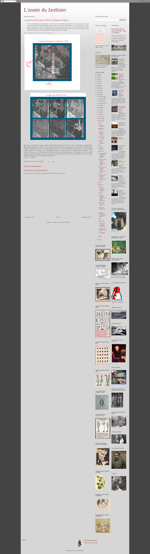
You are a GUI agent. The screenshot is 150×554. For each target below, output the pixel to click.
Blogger (81, 550)
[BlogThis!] (49, 161)
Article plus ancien (86, 217)
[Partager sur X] (51, 161)
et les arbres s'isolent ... (101, 137)
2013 (98, 92)
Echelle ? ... (101, 193)
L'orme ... (100, 122)
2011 (98, 239)
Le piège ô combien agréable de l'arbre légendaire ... (102, 198)
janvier (100, 120)
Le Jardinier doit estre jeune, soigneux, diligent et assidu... (121, 94)
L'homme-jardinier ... (101, 148)
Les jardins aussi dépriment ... (102, 142)
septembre (101, 103)
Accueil (58, 217)
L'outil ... (100, 145)
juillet (100, 107)
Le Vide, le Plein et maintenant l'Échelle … (101, 189)
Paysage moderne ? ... (102, 125)
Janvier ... (100, 236)
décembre (101, 96)
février (100, 118)
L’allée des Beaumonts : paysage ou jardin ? (102, 214)
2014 (98, 90)
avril (100, 114)
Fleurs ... (100, 219)
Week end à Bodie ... (101, 129)
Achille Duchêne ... (121, 176)
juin (100, 109)
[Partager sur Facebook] (53, 161)
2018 (98, 81)
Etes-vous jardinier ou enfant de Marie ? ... (121, 76)
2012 (98, 94)
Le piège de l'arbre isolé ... (101, 209)
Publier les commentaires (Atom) (61, 222)
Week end (100, 151)
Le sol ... (100, 182)
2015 (98, 88)
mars (100, 116)
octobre (101, 101)
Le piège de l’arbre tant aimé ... (101, 204)
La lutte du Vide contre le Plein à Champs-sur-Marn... (102, 162)
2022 (98, 74)
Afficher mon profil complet (91, 542)
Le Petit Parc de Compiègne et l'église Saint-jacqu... (102, 224)
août (100, 105)
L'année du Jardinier (45, 10)
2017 (98, 83)
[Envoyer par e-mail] (48, 161)
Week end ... (101, 184)
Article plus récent (29, 217)
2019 (98, 79)
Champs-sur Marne (57, 145)
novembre (101, 98)
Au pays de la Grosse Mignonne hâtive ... (122, 147)
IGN (42, 147)
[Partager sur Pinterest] (54, 161)
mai (100, 112)
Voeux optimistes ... (122, 138)
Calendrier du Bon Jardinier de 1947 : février (122, 108)
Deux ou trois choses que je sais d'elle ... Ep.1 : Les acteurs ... (118, 30)
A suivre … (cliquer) (29, 157)
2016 (98, 86)
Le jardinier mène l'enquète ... (101, 133)
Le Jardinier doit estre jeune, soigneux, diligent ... (102, 155)
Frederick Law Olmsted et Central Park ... (122, 124)
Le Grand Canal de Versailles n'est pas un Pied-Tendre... (122, 193)
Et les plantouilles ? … (122, 162)
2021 (98, 77)
